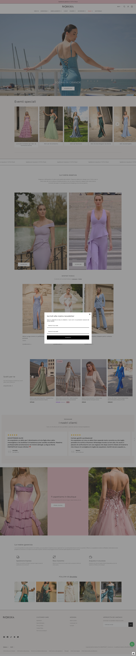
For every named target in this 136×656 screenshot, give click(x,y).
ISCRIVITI (68, 337)
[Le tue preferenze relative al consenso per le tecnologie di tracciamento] (133, 653)
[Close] (90, 314)
